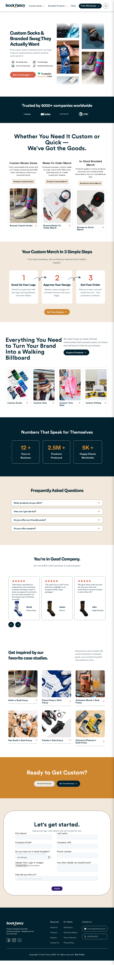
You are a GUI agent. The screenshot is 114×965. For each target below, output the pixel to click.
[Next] (18, 624)
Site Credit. (80, 954)
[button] (105, 6)
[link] (15, 6)
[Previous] (11, 624)
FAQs (73, 6)
